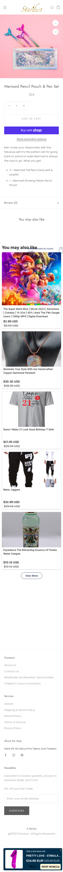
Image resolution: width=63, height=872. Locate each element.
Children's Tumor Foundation (22, 683)
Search (8, 704)
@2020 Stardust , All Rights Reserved (31, 833)
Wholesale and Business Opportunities (29, 677)
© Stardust (31, 828)
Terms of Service (15, 722)
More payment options (31, 139)
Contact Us (11, 671)
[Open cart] (58, 7)
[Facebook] (5, 755)
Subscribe (16, 810)
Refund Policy (12, 716)
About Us (10, 665)
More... (34, 866)
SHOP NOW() (50, 866)
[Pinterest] (22, 755)
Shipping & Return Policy (19, 710)
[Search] (52, 7)
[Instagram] (13, 755)
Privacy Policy (12, 728)
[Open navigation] (5, 7)
